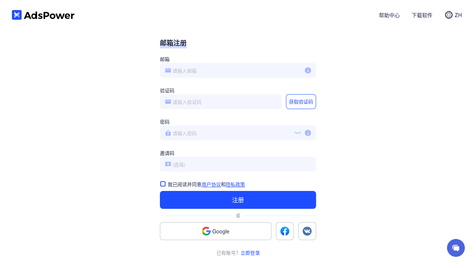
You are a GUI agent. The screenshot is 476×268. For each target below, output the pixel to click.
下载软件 (422, 15)
